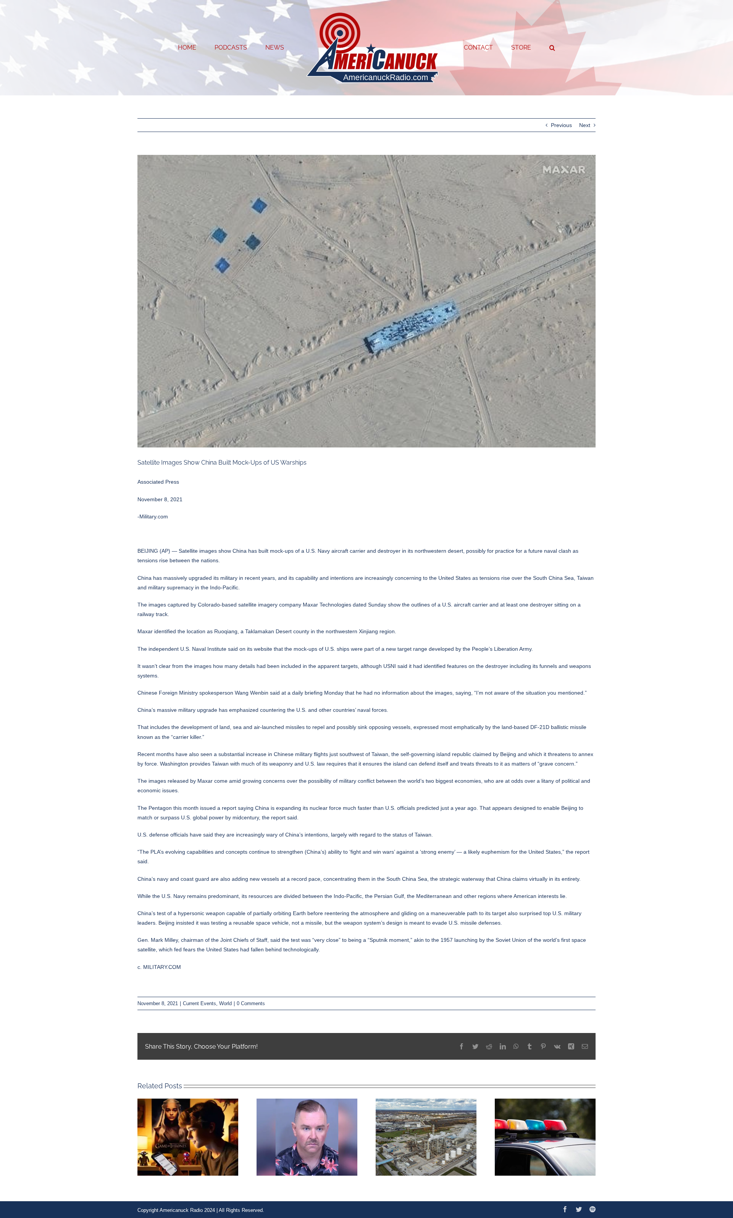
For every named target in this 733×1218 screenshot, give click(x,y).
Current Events (199, 1003)
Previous (561, 125)
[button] (521, 48)
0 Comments (251, 1003)
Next (584, 125)
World (225, 1003)
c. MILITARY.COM (159, 967)
